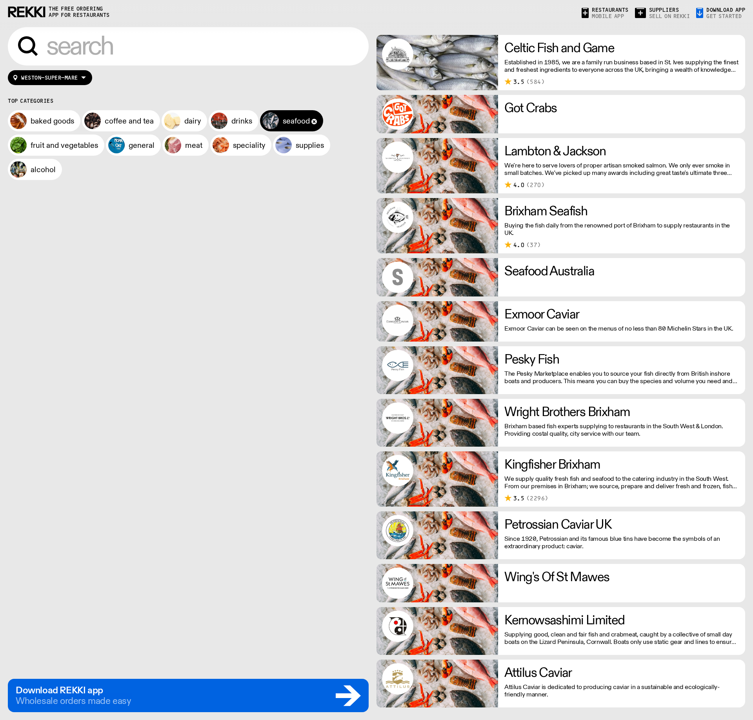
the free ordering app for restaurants (79, 11)
